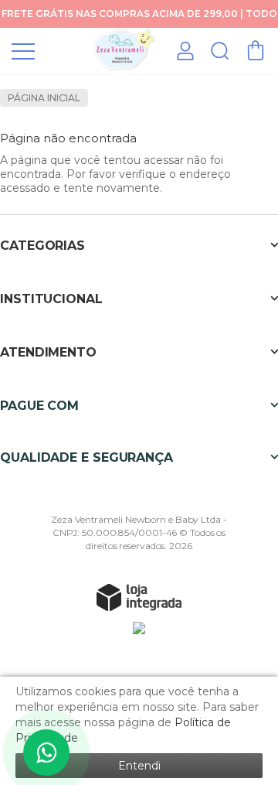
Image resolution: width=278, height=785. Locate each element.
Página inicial (44, 98)
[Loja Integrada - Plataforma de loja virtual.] (139, 597)
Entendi (139, 766)
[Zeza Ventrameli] (123, 50)
